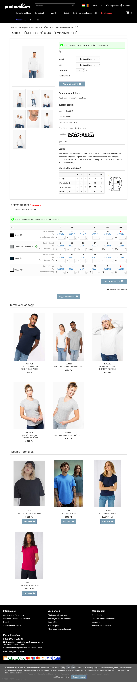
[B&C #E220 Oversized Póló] (29, 506)
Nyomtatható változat (118, 289)
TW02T (108, 510)
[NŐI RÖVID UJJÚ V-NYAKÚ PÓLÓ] (68, 428)
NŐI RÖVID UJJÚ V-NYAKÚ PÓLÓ (68, 435)
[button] (72, 84)
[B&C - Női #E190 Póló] (29, 578)
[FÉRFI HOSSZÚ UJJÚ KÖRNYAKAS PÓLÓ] (19, 107)
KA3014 (68, 363)
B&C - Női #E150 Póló (107, 513)
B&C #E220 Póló (69, 513)
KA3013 (29, 432)
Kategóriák (39, 13)
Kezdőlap (14, 27)
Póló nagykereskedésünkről (85, 13)
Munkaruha (21, 19)
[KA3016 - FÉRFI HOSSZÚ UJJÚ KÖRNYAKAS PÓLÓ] (33, 81)
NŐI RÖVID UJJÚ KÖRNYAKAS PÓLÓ (29, 436)
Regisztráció (114, 5)
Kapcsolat (34, 19)
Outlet (66, 13)
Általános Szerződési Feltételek (16, 618)
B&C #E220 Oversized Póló (29, 513)
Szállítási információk (12, 625)
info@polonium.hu (16, 651)
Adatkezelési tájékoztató (13, 615)
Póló (32, 27)
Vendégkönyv (97, 622)
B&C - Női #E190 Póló (29, 585)
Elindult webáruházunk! (57, 615)
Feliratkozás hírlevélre (101, 625)
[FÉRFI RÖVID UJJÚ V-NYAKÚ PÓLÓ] (68, 360)
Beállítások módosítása (60, 677)
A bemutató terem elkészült (59, 629)
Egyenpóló (52, 622)
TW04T (29, 582)
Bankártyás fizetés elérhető (59, 618)
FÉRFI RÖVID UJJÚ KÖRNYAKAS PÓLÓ (29, 367)
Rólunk (6, 622)
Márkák (54, 13)
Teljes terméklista (23, 13)
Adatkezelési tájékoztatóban (19, 670)
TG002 (68, 510)
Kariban (69, 116)
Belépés (126, 5)
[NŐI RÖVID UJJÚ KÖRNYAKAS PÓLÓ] (29, 428)
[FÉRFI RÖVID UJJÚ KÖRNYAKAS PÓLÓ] (29, 360)
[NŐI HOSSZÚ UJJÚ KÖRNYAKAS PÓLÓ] (107, 360)
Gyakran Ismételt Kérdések (103, 618)
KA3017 (107, 363)
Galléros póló (53, 625)
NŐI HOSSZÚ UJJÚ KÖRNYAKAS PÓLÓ (107, 367)
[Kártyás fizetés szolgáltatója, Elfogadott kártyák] (31, 659)
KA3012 (29, 363)
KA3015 (68, 432)
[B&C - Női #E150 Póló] (107, 506)
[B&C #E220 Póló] (68, 506)
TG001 (29, 510)
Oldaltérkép (97, 615)
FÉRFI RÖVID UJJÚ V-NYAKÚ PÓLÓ (68, 366)
